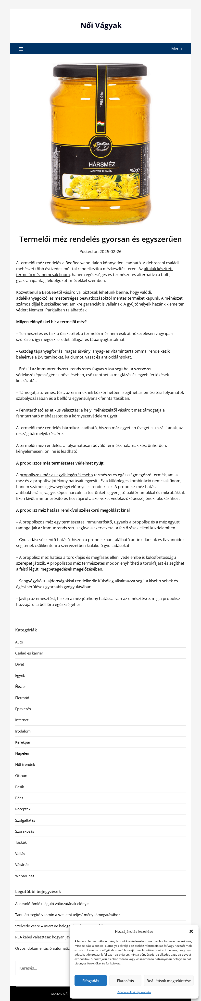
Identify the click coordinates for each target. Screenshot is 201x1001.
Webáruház (24, 875)
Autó (19, 642)
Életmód (22, 697)
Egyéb (20, 675)
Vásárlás (22, 864)
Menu (176, 48)
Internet (21, 719)
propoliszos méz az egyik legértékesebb (56, 475)
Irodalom (23, 731)
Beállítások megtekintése (169, 980)
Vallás (20, 853)
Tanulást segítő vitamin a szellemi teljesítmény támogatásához (67, 914)
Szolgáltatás (25, 820)
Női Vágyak (101, 25)
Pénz (19, 797)
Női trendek (25, 764)
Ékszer (20, 686)
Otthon (21, 775)
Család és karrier (29, 653)
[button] (191, 931)
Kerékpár (22, 742)
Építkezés (23, 708)
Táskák (21, 842)
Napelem (22, 753)
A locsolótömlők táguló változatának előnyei (52, 903)
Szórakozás (24, 831)
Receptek (22, 808)
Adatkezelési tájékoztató (134, 992)
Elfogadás (90, 980)
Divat (19, 664)
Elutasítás (125, 980)
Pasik (19, 786)
